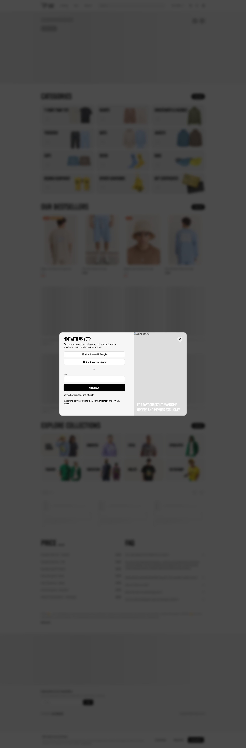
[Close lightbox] (179, 339)
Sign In (90, 394)
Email (65, 374)
